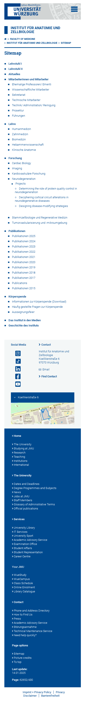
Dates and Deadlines (26, 484)
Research (20, 452)
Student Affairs (23, 548)
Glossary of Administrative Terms (34, 504)
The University (22, 444)
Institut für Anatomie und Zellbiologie (32, 43)
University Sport (23, 535)
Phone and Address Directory (31, 610)
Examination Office (25, 544)
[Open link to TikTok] (16, 361)
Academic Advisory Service (30, 539)
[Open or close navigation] (74, 9)
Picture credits (23, 657)
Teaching (19, 456)
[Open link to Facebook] (16, 376)
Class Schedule (23, 583)
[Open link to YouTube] (16, 384)
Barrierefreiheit (50, 695)
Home (17, 435)
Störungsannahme (25, 627)
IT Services (20, 531)
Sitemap (66, 43)
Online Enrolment (24, 587)
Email (45, 369)
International (21, 464)
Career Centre (22, 556)
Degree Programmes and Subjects (35, 488)
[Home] (5, 39)
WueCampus (22, 579)
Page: (15, 679)
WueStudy (20, 575)
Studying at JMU (24, 448)
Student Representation (28, 552)
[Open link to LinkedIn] (16, 369)
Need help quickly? (25, 635)
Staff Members (23, 500)
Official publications (26, 508)
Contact (46, 344)
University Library (24, 527)
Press (17, 618)
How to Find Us (23, 614)
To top (17, 662)
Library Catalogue (24, 591)
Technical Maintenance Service (33, 631)
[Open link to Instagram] (16, 353)
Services (19, 519)
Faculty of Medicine (22, 39)
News (17, 492)
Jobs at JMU (21, 496)
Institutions (20, 460)
